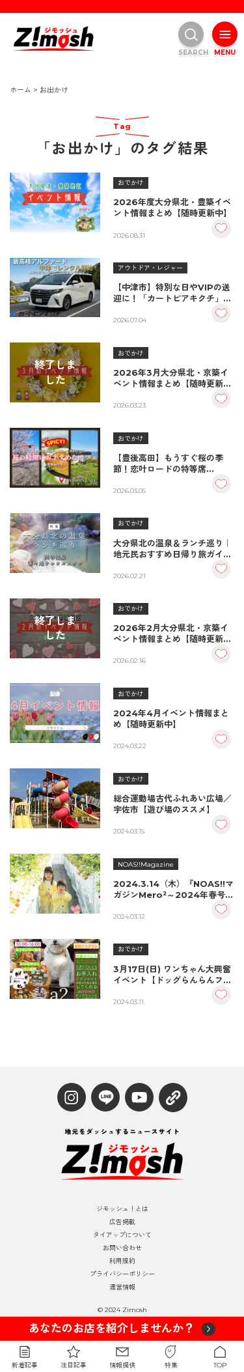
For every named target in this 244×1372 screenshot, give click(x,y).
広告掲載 (122, 1222)
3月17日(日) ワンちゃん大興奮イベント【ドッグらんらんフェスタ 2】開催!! (172, 975)
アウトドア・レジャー (150, 268)
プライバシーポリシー (122, 1274)
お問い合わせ (122, 1248)
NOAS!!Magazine (146, 864)
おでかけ (131, 182)
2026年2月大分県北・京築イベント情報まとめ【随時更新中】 (170, 634)
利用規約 (122, 1261)
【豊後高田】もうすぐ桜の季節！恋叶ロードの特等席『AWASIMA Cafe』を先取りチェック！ (169, 464)
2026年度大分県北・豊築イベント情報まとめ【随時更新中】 (172, 207)
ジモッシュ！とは (122, 1209)
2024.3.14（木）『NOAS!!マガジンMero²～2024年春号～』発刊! (173, 889)
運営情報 (122, 1287)
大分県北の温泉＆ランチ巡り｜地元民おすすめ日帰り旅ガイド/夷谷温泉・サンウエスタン (172, 549)
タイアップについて (122, 1235)
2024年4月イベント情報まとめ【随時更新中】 (171, 718)
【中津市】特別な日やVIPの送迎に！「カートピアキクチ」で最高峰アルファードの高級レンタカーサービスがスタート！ (172, 293)
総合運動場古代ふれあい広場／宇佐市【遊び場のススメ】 (172, 804)
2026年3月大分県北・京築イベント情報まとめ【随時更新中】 (170, 378)
